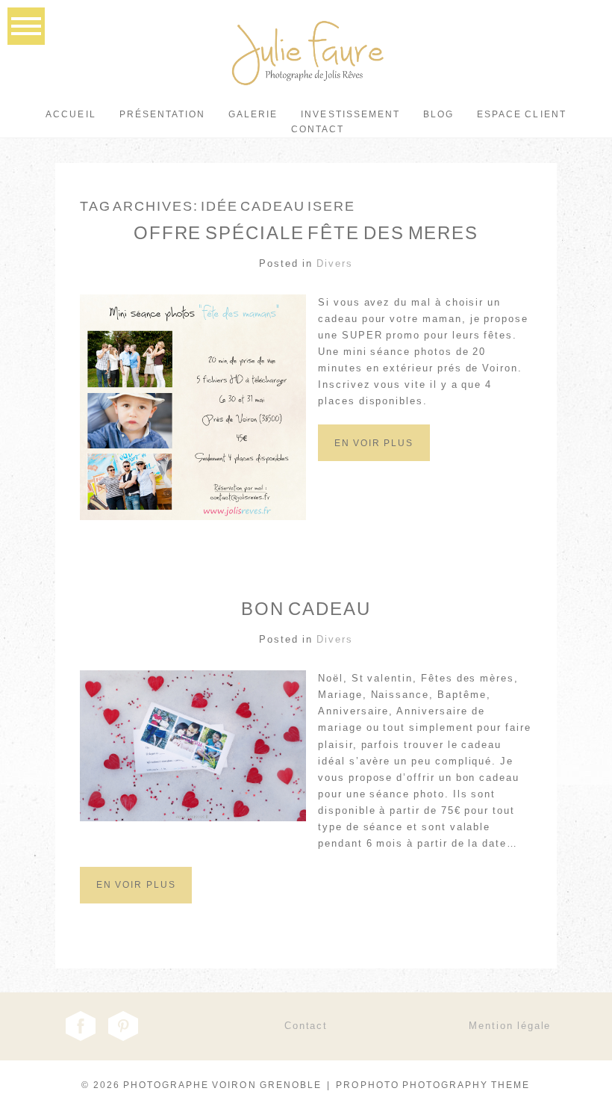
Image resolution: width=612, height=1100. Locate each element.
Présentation (162, 114)
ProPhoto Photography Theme (433, 1085)
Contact (317, 129)
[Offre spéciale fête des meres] (374, 458)
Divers (334, 263)
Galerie (253, 114)
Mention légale (510, 1025)
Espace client (521, 114)
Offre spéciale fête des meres (306, 233)
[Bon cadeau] (136, 900)
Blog (438, 114)
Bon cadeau (305, 609)
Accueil (71, 114)
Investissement (350, 114)
